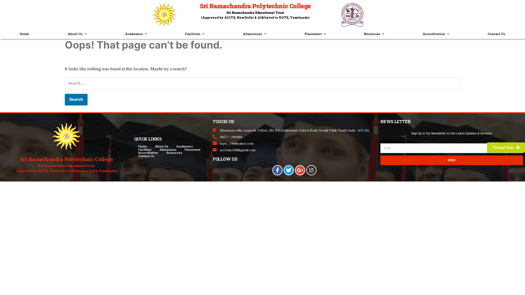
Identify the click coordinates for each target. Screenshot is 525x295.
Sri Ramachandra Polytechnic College (66, 159)
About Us (75, 34)
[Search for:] (262, 83)
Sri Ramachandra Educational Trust (255, 12)
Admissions (252, 34)
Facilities (192, 34)
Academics (134, 34)
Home (24, 34)
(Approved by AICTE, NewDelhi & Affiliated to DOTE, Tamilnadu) (66, 171)
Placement (313, 34)
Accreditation (434, 34)
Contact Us (496, 34)
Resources (372, 34)
